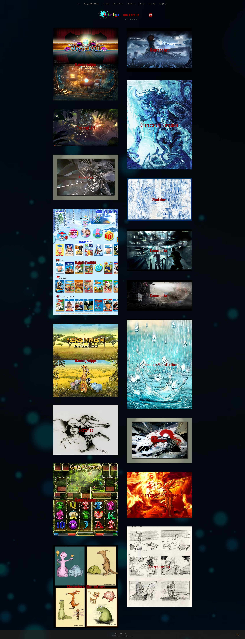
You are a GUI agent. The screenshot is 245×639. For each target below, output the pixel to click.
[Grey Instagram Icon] (116, 633)
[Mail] (150, 15)
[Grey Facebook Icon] (126, 633)
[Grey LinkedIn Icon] (121, 633)
